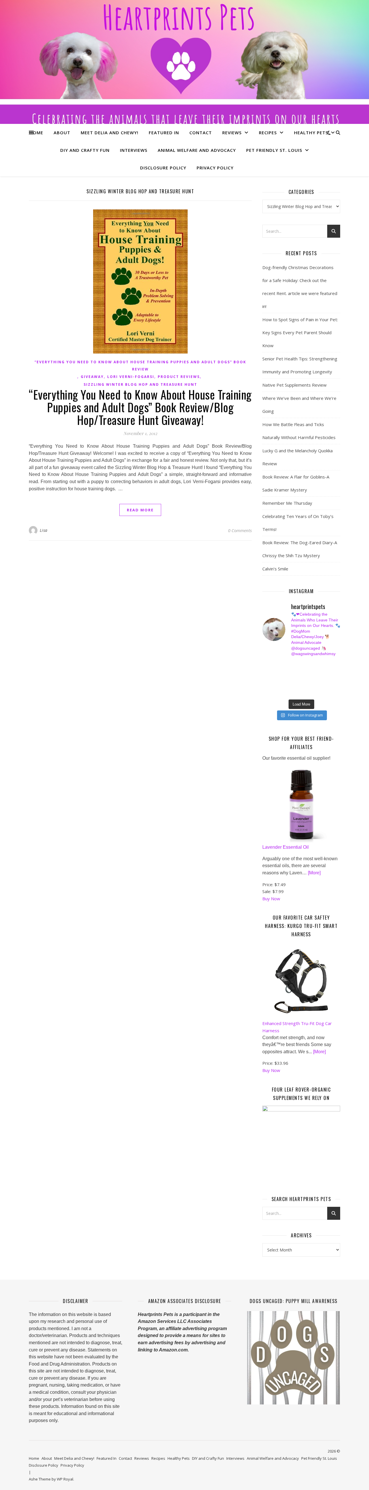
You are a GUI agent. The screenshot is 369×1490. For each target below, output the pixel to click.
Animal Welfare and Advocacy (197, 150)
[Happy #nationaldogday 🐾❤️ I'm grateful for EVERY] (265, 671)
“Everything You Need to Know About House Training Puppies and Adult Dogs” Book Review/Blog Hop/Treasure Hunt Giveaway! (140, 407)
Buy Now (271, 898)
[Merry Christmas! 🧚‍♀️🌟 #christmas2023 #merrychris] (306, 692)
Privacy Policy (215, 168)
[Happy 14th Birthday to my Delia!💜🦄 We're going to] (285, 685)
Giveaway (92, 376)
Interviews (133, 150)
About (62, 132)
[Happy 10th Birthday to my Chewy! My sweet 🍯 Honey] (326, 678)
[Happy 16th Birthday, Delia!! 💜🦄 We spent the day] (306, 665)
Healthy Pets (311, 132)
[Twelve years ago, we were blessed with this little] (285, 692)
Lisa (44, 530)
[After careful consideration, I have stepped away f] (285, 665)
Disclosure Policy (163, 168)
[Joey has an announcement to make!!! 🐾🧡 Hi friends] (265, 665)
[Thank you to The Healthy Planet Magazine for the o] (306, 678)
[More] (314, 872)
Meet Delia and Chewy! (109, 132)
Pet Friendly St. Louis (274, 150)
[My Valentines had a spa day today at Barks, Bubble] (326, 685)
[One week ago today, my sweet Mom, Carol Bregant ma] (326, 671)
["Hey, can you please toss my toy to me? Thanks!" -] (265, 685)
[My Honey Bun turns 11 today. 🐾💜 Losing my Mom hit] (306, 671)
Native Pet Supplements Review (294, 385)
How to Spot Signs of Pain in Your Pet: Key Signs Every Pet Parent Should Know (300, 332)
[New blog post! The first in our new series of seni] (285, 678)
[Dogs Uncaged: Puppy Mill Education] (293, 1357)
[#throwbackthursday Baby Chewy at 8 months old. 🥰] (306, 685)
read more (140, 510)
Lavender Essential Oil (285, 847)
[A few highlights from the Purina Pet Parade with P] (265, 692)
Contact (200, 132)
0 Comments (240, 530)
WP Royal (65, 1479)
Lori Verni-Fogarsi (130, 376)
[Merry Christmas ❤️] (326, 665)
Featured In (164, 132)
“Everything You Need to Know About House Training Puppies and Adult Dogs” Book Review (140, 366)
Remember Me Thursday (287, 503)
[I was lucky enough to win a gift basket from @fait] (265, 678)
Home (36, 132)
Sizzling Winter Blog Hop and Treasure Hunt (140, 384)
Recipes (268, 132)
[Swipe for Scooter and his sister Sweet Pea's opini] (326, 692)
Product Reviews (179, 376)
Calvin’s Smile (275, 569)
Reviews (232, 132)
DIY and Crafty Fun (85, 150)
